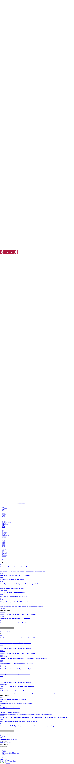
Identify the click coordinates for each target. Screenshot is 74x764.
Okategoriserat (4, 548)
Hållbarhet (4, 538)
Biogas (3, 525)
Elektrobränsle (4, 532)
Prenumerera (4, 514)
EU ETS (3, 534)
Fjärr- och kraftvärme (5, 535)
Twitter (3, 756)
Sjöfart (3, 554)
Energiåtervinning (5, 533)
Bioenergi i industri (5, 524)
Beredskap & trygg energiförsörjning (8, 519)
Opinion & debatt (5, 549)
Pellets (3, 550)
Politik (3, 551)
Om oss (3, 516)
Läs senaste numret (3, 742)
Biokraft (3, 527)
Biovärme (4, 509)
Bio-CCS (3, 510)
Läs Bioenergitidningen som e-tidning (8, 752)
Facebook (4, 757)
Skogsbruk (4, 556)
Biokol (3, 526)
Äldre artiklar (2, 608)
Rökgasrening (4, 553)
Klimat (3, 543)
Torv (3, 559)
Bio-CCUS (4, 521)
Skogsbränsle (4, 508)
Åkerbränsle (4, 518)
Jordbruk (3, 541)
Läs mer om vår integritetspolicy (5, 631)
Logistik (3, 546)
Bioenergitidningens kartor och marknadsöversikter (10, 753)
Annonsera (4, 515)
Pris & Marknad (5, 552)
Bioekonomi (4, 523)
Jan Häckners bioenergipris (6, 540)
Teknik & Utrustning (5, 558)
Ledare (3, 545)
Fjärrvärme (4, 536)
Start (3, 507)
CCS (3, 531)
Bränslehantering (5, 530)
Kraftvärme (4, 544)
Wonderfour (8, 763)
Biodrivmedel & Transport (6, 522)
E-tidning (3, 513)
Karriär (3, 542)
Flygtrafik (4, 537)
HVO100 (3, 539)
